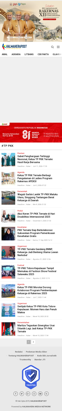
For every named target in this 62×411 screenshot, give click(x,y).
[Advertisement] (31, 89)
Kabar (28, 166)
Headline (20, 166)
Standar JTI (39, 360)
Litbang (29, 54)
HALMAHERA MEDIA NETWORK (36, 406)
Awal (5, 54)
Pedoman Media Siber (36, 352)
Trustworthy (25, 360)
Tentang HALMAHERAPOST (21, 356)
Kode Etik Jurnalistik (46, 356)
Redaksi (19, 352)
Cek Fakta (43, 54)
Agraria (16, 54)
